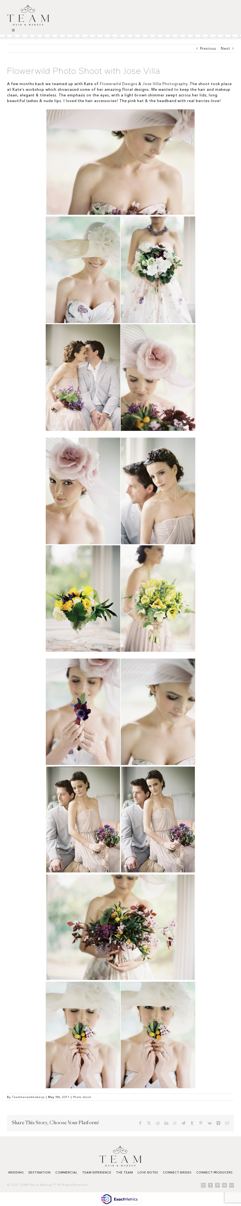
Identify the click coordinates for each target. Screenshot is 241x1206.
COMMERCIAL (66, 1172)
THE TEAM (124, 1172)
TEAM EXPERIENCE (96, 1172)
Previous (208, 48)
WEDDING (16, 1172)
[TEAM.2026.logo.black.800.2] (28, 6)
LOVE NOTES (148, 1172)
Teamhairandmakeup (28, 1097)
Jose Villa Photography (165, 83)
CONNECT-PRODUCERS (214, 1172)
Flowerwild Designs (118, 83)
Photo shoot (82, 1097)
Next (225, 48)
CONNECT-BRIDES (177, 1172)
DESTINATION (39, 1172)
